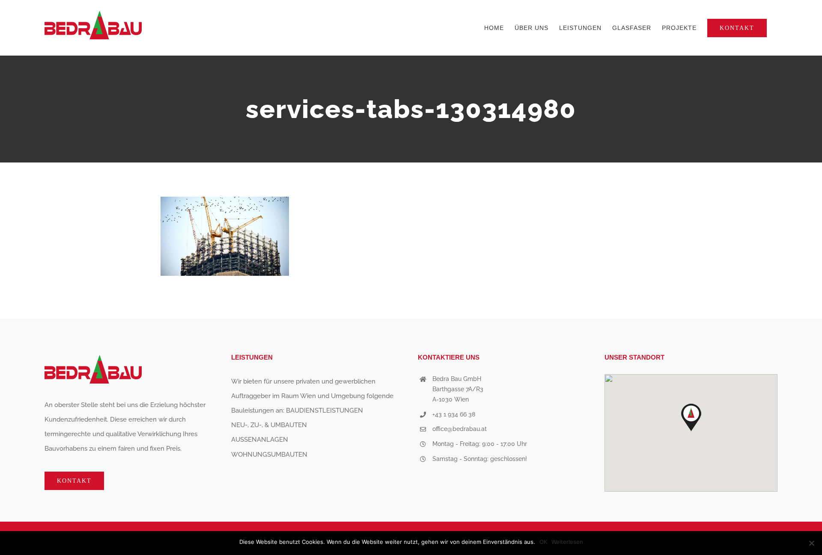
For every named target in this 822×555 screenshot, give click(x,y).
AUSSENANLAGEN (259, 439)
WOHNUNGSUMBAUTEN (269, 454)
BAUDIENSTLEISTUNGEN (324, 410)
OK (543, 541)
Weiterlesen (567, 541)
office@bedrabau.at (459, 428)
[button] (691, 417)
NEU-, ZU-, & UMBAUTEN (269, 425)
